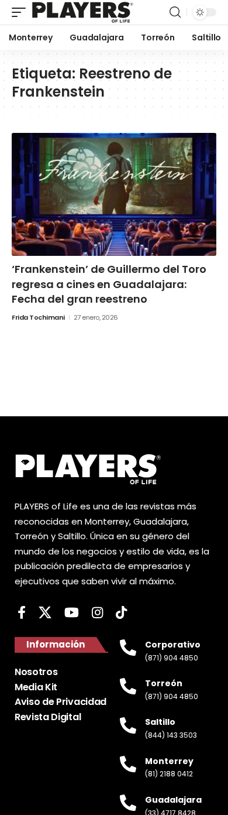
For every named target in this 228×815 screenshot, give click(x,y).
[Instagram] (97, 612)
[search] (175, 12)
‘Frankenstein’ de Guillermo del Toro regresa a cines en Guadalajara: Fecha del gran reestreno (109, 284)
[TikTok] (121, 612)
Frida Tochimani (38, 317)
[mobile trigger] (22, 12)
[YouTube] (71, 612)
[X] (45, 612)
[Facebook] (22, 612)
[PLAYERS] (83, 12)
